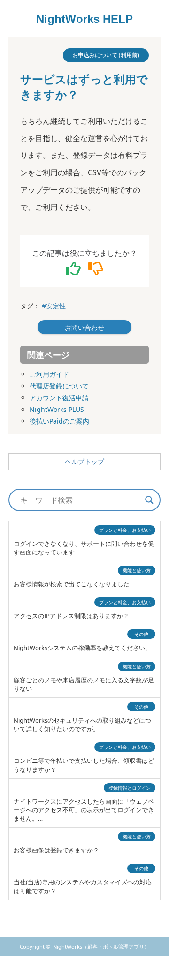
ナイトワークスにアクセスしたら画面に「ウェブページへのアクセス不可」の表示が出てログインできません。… (84, 809)
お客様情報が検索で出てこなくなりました (72, 584)
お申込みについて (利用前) (105, 55)
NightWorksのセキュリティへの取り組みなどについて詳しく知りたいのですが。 (82, 724)
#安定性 (54, 305)
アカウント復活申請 (59, 397)
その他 (141, 634)
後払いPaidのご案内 (59, 421)
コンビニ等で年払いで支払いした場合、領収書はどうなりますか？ (84, 764)
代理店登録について (59, 385)
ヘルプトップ (84, 461)
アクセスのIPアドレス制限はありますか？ (71, 616)
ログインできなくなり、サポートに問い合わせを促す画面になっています (84, 547)
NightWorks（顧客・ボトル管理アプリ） (101, 946)
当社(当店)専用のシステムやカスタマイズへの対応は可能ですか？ (83, 886)
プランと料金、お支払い (125, 530)
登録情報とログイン (129, 787)
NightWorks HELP (84, 19)
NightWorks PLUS (57, 409)
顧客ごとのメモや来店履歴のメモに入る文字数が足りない (84, 684)
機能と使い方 (137, 570)
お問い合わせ (84, 327)
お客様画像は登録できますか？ (56, 850)
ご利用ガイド (49, 374)
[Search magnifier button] (149, 500)
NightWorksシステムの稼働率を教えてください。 (82, 647)
